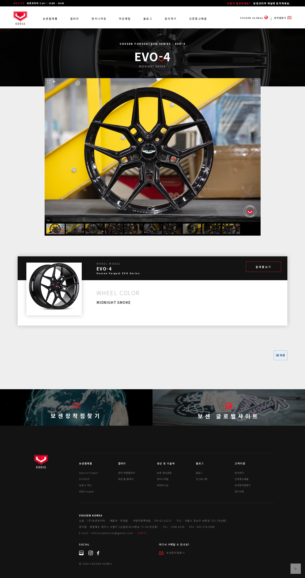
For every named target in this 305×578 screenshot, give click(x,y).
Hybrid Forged (88, 472)
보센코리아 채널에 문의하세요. (271, 3)
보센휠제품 (50, 19)
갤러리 (74, 19)
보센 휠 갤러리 (126, 479)
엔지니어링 (99, 19)
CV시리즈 (84, 479)
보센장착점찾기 (76, 416)
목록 (282, 355)
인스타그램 (201, 479)
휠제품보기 (263, 267)
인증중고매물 (198, 19)
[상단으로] (295, 568)
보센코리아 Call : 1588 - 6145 (45, 3)
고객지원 (240, 463)
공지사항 (239, 491)
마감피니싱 (162, 485)
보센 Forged (86, 491)
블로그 (147, 19)
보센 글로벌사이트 (229, 416)
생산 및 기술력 (166, 463)
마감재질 (125, 19)
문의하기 (171, 19)
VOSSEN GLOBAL (252, 17)
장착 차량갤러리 (126, 472)
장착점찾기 (280, 17)
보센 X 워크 (85, 485)
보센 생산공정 (164, 472)
